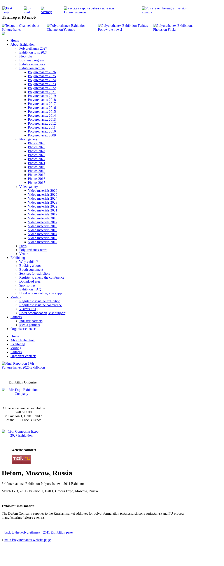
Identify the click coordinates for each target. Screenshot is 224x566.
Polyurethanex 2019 (42, 96)
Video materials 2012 (42, 242)
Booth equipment (31, 269)
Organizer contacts (23, 329)
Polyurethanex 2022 (42, 88)
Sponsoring (27, 285)
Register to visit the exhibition (39, 301)
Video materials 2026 (42, 190)
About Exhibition (22, 44)
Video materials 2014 (42, 234)
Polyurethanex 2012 (42, 123)
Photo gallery (28, 139)
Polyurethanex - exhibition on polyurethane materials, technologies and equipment (80, 548)
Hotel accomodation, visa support (42, 293)
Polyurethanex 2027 (33, 48)
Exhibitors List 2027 (33, 52)
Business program (31, 60)
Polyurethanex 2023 (42, 84)
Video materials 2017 (42, 222)
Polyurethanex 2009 (42, 135)
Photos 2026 (36, 143)
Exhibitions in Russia (137, 558)
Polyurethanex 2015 (42, 111)
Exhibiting (17, 258)
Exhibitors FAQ (30, 289)
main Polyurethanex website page (27, 540)
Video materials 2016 (42, 226)
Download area (29, 281)
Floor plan (26, 56)
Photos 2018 (36, 171)
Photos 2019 (36, 167)
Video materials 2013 (42, 238)
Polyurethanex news (33, 250)
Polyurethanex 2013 (42, 119)
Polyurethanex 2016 (42, 107)
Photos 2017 (36, 175)
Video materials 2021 (42, 210)
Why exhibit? (28, 261)
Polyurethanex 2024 (42, 80)
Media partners (29, 325)
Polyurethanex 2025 (42, 76)
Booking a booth (30, 265)
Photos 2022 (36, 159)
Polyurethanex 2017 (42, 104)
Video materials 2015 (42, 230)
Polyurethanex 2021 (42, 92)
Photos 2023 (36, 155)
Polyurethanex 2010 (42, 131)
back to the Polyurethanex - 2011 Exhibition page (38, 532)
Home (14, 40)
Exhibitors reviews (32, 64)
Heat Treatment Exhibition (114, 558)
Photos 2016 (36, 179)
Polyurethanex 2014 (42, 115)
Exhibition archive (32, 68)
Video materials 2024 (42, 198)
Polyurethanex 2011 (42, 127)
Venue (23, 254)
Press (22, 246)
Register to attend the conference (41, 277)
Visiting (15, 297)
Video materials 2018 (42, 218)
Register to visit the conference (40, 305)
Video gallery (28, 186)
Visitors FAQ (28, 309)
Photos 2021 (36, 163)
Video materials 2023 (42, 202)
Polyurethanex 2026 (42, 72)
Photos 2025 (36, 147)
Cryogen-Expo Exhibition (89, 558)
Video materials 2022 (42, 206)
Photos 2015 (36, 182)
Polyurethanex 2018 (42, 100)
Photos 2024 (36, 151)
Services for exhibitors (34, 273)
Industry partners (30, 321)
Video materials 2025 (42, 194)
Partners (16, 317)
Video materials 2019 (42, 214)
